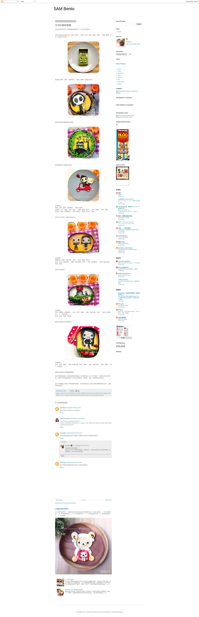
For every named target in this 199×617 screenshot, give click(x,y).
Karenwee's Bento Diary (125, 248)
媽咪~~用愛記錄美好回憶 (125, 216)
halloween (83, 393)
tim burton (101, 395)
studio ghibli (95, 395)
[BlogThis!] (73, 391)
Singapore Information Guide (124, 117)
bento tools (121, 73)
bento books (121, 81)
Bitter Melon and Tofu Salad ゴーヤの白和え (129, 263)
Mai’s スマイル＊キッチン (126, 222)
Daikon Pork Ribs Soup (124, 275)
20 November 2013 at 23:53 (74, 433)
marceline (67, 395)
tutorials (120, 77)
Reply (61, 413)
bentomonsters (122, 236)
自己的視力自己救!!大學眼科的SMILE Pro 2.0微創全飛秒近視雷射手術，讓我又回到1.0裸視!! (128, 298)
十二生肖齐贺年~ (70, 579)
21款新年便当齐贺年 (61, 509)
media (119, 75)
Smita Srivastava (65, 418)
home (119, 69)
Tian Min (67, 445)
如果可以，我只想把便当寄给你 (74, 589)
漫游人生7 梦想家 (122, 319)
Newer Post (59, 500)
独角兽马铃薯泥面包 (123, 243)
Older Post (108, 500)
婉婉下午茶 (121, 242)
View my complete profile (133, 44)
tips (119, 79)
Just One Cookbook (124, 261)
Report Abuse (121, 64)
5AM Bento (64, 8)
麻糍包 (120, 194)
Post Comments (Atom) (69, 503)
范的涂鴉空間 (122, 317)
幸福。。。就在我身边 (124, 228)
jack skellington (104, 393)
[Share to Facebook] (76, 391)
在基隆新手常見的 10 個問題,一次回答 (128, 269)
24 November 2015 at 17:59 (74, 462)
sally (91, 395)
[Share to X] (74, 391)
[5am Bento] (122, 179)
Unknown (63, 407)
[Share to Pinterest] (78, 391)
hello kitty (97, 393)
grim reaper (78, 393)
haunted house (90, 393)
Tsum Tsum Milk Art (123, 237)
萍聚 (119, 193)
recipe (119, 84)
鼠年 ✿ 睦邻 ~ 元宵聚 (123, 217)
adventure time (63, 393)
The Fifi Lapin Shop (123, 305)
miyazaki (72, 395)
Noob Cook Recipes (124, 273)
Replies (64, 442)
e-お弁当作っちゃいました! (125, 199)
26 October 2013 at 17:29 (73, 407)
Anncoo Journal (123, 279)
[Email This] (71, 391)
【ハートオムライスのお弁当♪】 (126, 223)
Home (84, 500)
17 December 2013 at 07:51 (81, 445)
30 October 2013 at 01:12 (78, 418)
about (119, 71)
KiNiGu (120, 310)
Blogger (121, 612)
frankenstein (71, 393)
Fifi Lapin (121, 304)
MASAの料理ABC (123, 267)
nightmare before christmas (82, 395)
